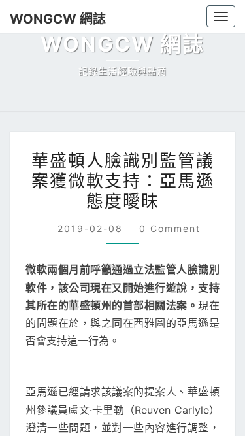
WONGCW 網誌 (52, 18)
